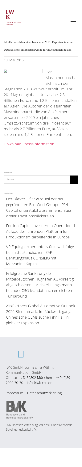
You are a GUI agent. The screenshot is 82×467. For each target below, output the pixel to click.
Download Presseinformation (29, 144)
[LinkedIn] (20, 354)
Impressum (14, 393)
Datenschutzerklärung (44, 393)
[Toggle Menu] (73, 21)
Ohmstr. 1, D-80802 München (29, 377)
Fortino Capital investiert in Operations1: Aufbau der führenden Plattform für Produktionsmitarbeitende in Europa (41, 231)
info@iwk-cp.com (40, 382)
